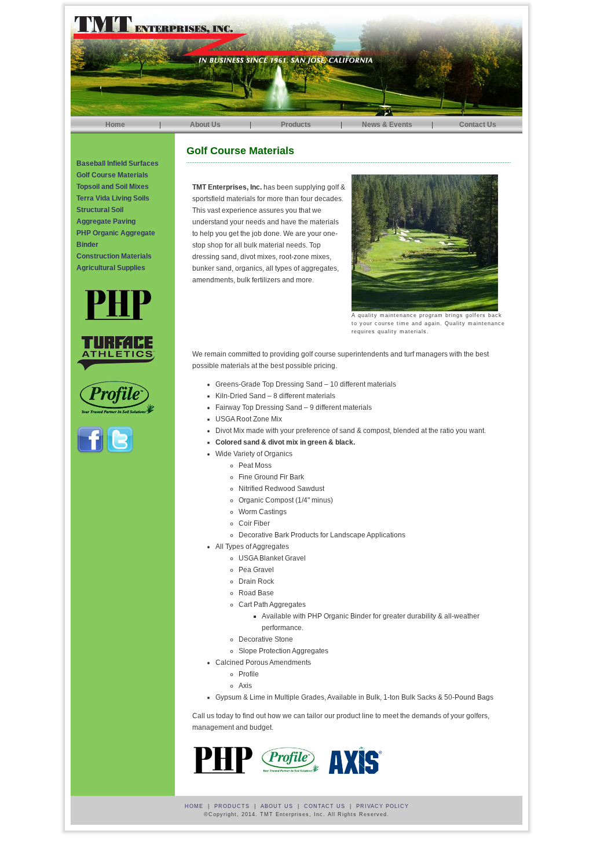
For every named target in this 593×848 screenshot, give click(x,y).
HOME (194, 806)
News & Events (387, 125)
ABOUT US (277, 806)
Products (296, 125)
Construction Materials (114, 256)
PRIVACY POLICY (382, 806)
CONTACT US (324, 806)
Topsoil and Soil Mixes (112, 187)
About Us (205, 125)
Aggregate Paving (106, 221)
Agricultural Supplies (110, 268)
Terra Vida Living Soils (112, 198)
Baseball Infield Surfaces (117, 163)
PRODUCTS (232, 806)
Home (115, 125)
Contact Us (477, 125)
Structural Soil (99, 210)
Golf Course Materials (112, 175)
